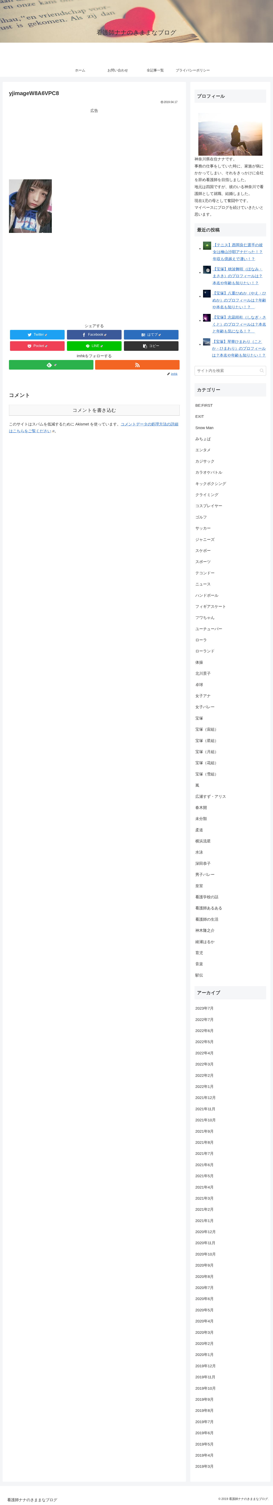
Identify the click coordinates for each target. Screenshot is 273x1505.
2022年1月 (204, 1086)
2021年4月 (204, 1187)
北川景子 (203, 673)
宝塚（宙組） (206, 729)
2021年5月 (204, 1176)
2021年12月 (205, 1098)
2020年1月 (204, 1355)
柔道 (199, 830)
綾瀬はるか (205, 942)
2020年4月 (204, 1321)
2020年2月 (204, 1343)
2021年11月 (205, 1109)
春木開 (201, 807)
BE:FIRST (204, 405)
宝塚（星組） (206, 741)
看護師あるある (208, 908)
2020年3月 (204, 1332)
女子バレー (205, 707)
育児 (199, 953)
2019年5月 (204, 1444)
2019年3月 (204, 1466)
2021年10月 (205, 1120)
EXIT (199, 416)
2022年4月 (204, 1053)
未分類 (201, 819)
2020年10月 (205, 1254)
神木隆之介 (205, 930)
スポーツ (203, 562)
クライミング (206, 495)
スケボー (203, 551)
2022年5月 (204, 1042)
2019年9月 (204, 1399)
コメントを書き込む (94, 410)
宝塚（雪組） (206, 774)
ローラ (201, 640)
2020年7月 (204, 1288)
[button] (151, 346)
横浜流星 (203, 841)
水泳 (199, 852)
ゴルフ (201, 517)
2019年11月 (205, 1377)
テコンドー (205, 573)
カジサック (205, 461)
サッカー (203, 528)
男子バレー (205, 874)
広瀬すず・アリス (210, 796)
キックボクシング (210, 484)
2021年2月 (204, 1209)
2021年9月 (204, 1131)
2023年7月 (204, 1008)
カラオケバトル (208, 472)
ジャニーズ (205, 539)
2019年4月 (204, 1455)
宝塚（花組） (206, 763)
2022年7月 (204, 1019)
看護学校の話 (206, 897)
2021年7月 (204, 1153)
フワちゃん (205, 617)
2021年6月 (204, 1165)
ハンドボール (206, 595)
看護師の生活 (206, 919)
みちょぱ (203, 439)
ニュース (203, 584)
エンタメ (203, 450)
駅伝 (199, 975)
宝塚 (199, 718)
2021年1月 (204, 1221)
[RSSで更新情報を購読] (137, 365)
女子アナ (203, 696)
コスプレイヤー (208, 506)
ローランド (205, 651)
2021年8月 (204, 1142)
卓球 (199, 685)
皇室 (199, 886)
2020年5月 (204, 1310)
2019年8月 (204, 1410)
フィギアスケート (210, 606)
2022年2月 (204, 1075)
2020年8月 (204, 1276)
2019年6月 (204, 1433)
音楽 (199, 964)
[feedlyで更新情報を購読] (51, 365)
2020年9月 (204, 1265)
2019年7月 (204, 1422)
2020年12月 (205, 1232)
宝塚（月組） (206, 752)
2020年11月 (205, 1243)
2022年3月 (204, 1064)
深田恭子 (203, 863)
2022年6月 (204, 1031)
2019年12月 (205, 1366)
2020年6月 (204, 1299)
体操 (199, 662)
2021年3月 (204, 1198)
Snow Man (204, 428)
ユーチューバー (208, 629)
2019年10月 (205, 1388)
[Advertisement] (94, 144)
